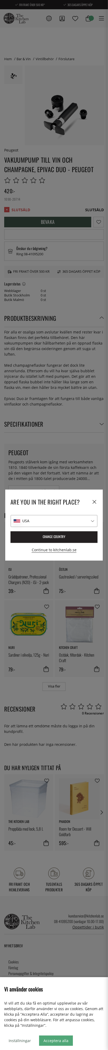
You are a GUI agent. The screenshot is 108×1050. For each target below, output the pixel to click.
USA (25, 520)
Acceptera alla (56, 1040)
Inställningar (20, 1040)
